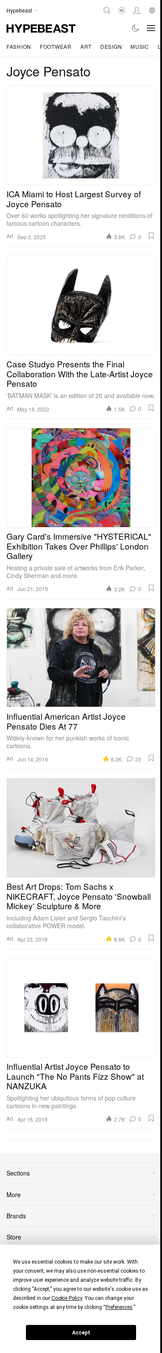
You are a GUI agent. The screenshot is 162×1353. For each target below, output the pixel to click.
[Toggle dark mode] (136, 28)
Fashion (18, 46)
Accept (81, 1333)
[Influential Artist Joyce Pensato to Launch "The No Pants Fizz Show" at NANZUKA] (81, 1007)
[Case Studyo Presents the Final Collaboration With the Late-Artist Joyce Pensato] (81, 305)
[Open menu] (151, 28)
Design (111, 46)
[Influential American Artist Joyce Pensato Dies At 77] (81, 657)
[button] (151, 235)
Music (139, 46)
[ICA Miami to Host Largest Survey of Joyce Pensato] (81, 135)
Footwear (56, 46)
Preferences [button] (119, 1307)
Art (86, 46)
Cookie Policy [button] (66, 1298)
